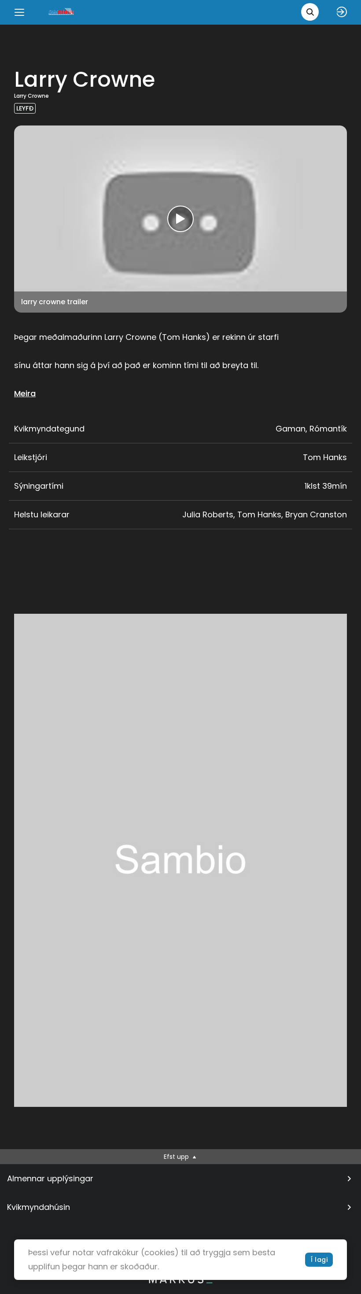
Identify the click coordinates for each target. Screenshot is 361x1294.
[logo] (62, 12)
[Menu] (19, 12)
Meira (25, 393)
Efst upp (177, 1156)
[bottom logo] (180, 1281)
